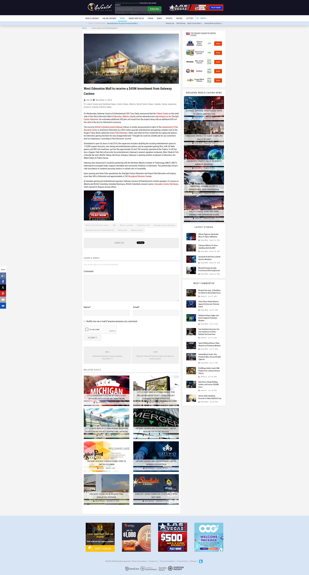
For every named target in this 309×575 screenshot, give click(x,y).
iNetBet (199, 71)
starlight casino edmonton (164, 225)
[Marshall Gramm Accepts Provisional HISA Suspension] (204, 172)
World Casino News (145, 104)
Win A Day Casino (199, 62)
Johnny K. (198, 218)
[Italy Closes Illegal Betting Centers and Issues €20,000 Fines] (191, 384)
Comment (88, 271)
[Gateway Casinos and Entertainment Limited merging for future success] (156, 408)
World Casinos (92, 18)
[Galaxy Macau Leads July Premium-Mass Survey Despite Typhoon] (191, 356)
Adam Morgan (149, 435)
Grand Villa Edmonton (119, 133)
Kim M (89, 100)
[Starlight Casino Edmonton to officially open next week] (156, 474)
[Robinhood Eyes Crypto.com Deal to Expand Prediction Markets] (191, 317)
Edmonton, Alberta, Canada (124, 116)
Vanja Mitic (198, 118)
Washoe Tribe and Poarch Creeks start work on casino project (155, 357)
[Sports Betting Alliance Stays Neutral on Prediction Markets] (191, 345)
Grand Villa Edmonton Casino (97, 225)
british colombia (127, 225)
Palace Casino (162, 113)
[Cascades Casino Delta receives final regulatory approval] (106, 474)
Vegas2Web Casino (199, 80)
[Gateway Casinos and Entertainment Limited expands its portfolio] (156, 441)
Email (136, 307)
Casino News (122, 104)
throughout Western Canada (139, 176)
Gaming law (170, 23)
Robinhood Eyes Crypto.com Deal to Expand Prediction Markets (208, 317)
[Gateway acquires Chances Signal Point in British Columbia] (106, 441)
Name (87, 307)
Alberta (132, 104)
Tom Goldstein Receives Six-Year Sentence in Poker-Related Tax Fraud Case (209, 331)
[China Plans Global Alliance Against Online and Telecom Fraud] (191, 304)
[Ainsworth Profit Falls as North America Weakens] (204, 146)
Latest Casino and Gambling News (101, 104)
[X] (3, 288)
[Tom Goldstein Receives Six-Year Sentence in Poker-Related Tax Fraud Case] (191, 331)
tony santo (123, 230)
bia (115, 225)
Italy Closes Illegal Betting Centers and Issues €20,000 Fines (208, 384)
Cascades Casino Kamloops (166, 184)
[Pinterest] (3, 294)
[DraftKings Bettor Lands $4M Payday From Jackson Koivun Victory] (191, 370)
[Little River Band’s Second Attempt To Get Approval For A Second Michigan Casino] (106, 376)
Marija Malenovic (102, 402)
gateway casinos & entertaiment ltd (100, 230)
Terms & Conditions (167, 561)
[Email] (3, 300)
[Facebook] (3, 282)
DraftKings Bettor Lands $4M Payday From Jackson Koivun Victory (209, 370)
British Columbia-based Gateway (109, 127)
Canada (157, 104)
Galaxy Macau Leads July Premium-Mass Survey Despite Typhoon (209, 356)
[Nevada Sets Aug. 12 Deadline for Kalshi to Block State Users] (191, 292)
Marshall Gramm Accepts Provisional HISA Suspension (126, 23)
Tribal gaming (180, 23)
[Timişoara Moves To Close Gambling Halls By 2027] (204, 121)
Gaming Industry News (102, 107)
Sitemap (193, 561)
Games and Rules (136, 18)
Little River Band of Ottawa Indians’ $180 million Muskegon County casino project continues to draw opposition (156, 395)
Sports (169, 18)
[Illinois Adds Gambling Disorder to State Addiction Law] (191, 398)
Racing (179, 18)
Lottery (189, 18)
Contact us (153, 561)
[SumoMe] (3, 306)
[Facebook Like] (3, 275)
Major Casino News (194, 23)
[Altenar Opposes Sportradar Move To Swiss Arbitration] (204, 96)
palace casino (137, 230)
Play (218, 43)
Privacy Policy (182, 561)
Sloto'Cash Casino (199, 53)
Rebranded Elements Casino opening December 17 (107, 357)
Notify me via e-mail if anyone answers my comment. (112, 321)
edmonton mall (144, 225)
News (122, 18)
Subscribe (154, 9)
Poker (150, 18)
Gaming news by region (212, 23)
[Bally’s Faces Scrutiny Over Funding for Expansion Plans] (204, 197)
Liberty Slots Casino (199, 43)
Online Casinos (109, 18)
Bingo (159, 18)
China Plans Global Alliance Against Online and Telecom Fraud (208, 304)
